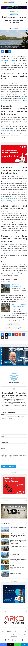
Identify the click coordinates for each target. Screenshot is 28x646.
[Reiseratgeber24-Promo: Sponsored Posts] (14, 7)
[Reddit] (20, 334)
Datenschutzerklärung (18, 400)
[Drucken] (6, 337)
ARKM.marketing (14, 140)
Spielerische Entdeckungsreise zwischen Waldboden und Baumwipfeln (19, 306)
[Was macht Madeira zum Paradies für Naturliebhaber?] (5, 555)
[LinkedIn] (9, 51)
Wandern (6, 272)
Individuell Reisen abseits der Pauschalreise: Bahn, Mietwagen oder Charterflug (18, 535)
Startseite (11, 11)
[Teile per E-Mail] (2, 337)
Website (3, 448)
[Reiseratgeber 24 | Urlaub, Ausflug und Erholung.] (9, 2)
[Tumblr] (13, 334)
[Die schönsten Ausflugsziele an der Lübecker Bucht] (5, 529)
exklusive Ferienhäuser (7, 130)
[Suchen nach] (26, 2)
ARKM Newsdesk (7, 26)
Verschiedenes (17, 11)
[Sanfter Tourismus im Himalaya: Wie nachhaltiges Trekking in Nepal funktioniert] (5, 542)
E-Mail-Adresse (4, 442)
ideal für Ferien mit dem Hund (8, 198)
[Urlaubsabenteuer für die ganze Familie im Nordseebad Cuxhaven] (5, 548)
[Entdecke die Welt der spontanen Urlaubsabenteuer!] (5, 561)
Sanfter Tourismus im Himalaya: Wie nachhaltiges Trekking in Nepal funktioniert (18, 542)
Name (2, 436)
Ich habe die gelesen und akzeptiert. (12, 462)
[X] (6, 51)
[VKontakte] (23, 334)
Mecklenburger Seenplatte (8, 60)
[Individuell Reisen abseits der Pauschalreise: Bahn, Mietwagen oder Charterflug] (5, 535)
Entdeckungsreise (14, 324)
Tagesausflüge (15, 272)
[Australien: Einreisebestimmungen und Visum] (5, 567)
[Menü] (2, 2)
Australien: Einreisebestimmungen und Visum (17, 567)
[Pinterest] (16, 334)
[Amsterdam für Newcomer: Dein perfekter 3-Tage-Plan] (5, 574)
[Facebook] (2, 51)
